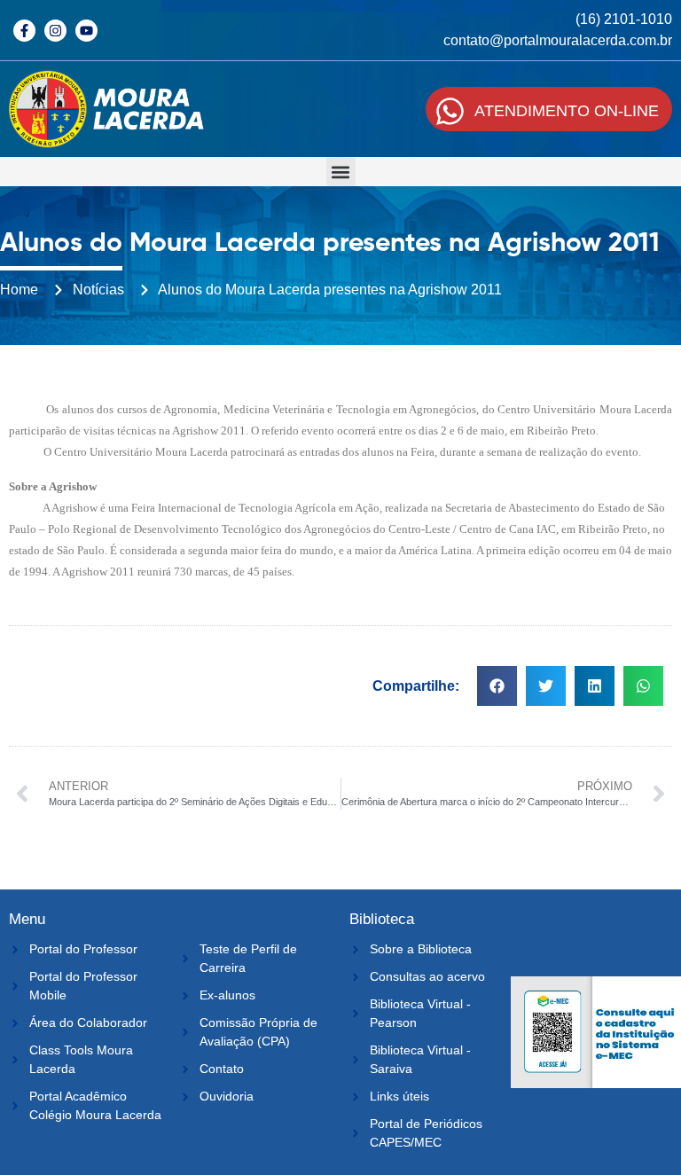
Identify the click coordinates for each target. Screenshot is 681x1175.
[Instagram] (55, 31)
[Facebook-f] (24, 31)
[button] (341, 171)
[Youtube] (86, 31)
